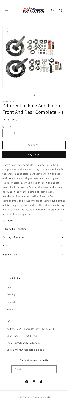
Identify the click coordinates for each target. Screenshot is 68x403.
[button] (6, 10)
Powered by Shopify (41, 397)
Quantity (6, 126)
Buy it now (34, 154)
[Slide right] (41, 95)
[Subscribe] (52, 369)
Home (10, 286)
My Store (29, 397)
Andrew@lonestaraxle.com (30, 349)
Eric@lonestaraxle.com (27, 342)
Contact (11, 301)
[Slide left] (26, 95)
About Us (12, 309)
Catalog (11, 294)
